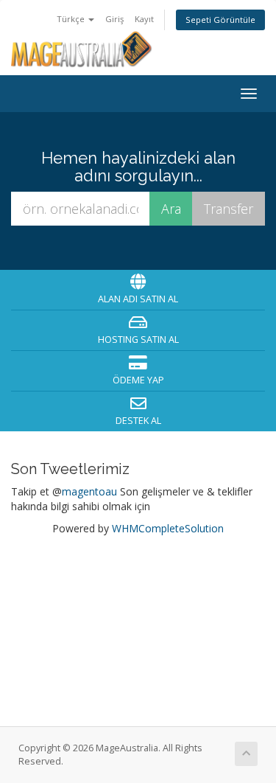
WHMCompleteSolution (168, 528)
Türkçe (72, 18)
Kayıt (144, 18)
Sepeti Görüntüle (220, 19)
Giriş (114, 18)
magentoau (89, 491)
